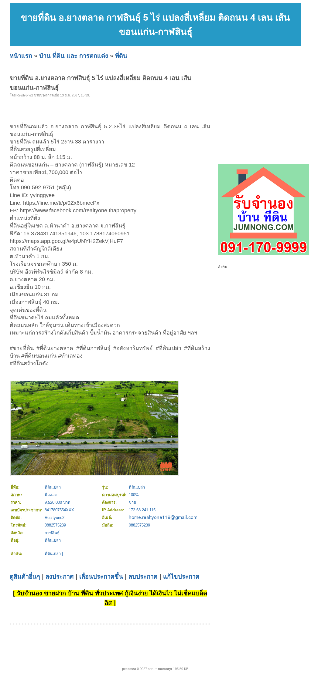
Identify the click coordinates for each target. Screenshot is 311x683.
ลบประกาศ (143, 576)
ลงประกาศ (60, 576)
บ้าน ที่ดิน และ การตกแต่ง (73, 55)
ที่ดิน (121, 55)
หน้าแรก (21, 55)
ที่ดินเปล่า (53, 553)
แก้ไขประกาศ (181, 576)
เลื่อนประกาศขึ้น (101, 576)
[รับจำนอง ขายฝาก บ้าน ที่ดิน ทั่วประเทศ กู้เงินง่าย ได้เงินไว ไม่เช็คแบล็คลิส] (263, 254)
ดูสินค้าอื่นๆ (25, 576)
